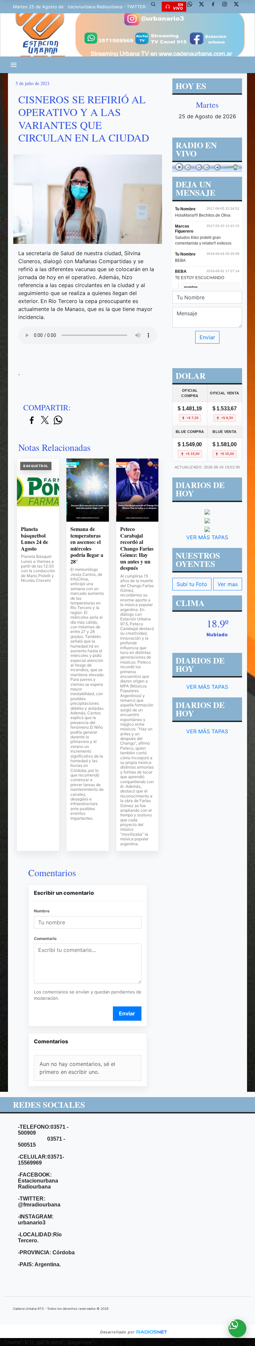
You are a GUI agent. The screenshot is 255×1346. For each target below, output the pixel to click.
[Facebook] (215, 6)
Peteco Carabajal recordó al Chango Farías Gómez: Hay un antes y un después (136, 548)
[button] (155, 6)
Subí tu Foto (192, 584)
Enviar (127, 1013)
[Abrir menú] (13, 64)
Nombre (41, 910)
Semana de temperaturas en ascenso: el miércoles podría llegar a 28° (86, 545)
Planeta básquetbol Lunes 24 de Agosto (34, 539)
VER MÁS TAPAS (207, 537)
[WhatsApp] (192, 6)
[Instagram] (227, 6)
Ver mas (227, 584)
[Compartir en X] (45, 420)
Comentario (45, 938)
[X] (204, 6)
